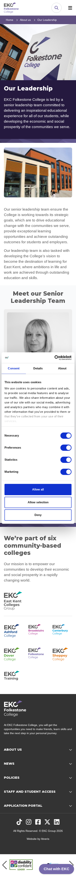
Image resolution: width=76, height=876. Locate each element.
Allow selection (38, 502)
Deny (38, 515)
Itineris (45, 838)
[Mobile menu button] (70, 8)
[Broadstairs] (38, 630)
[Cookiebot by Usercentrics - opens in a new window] (55, 357)
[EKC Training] (14, 677)
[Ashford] (14, 630)
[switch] (66, 448)
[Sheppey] (62, 653)
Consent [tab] (13, 368)
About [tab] (62, 368)
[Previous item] (4, 865)
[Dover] (14, 653)
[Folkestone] (38, 653)
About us (25, 19)
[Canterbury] (62, 630)
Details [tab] (38, 368)
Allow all (38, 489)
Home (9, 19)
